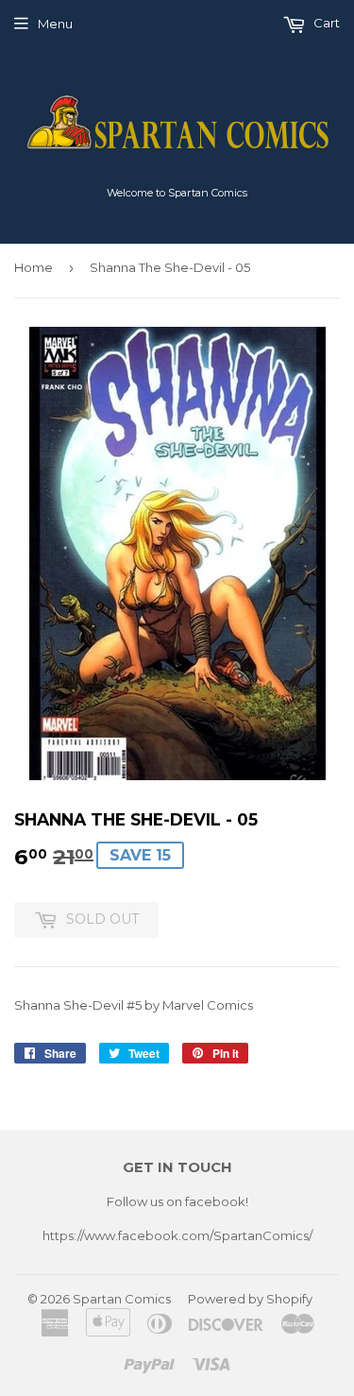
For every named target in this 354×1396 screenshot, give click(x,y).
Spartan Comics (122, 1298)
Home (33, 267)
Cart (325, 22)
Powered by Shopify (250, 1298)
